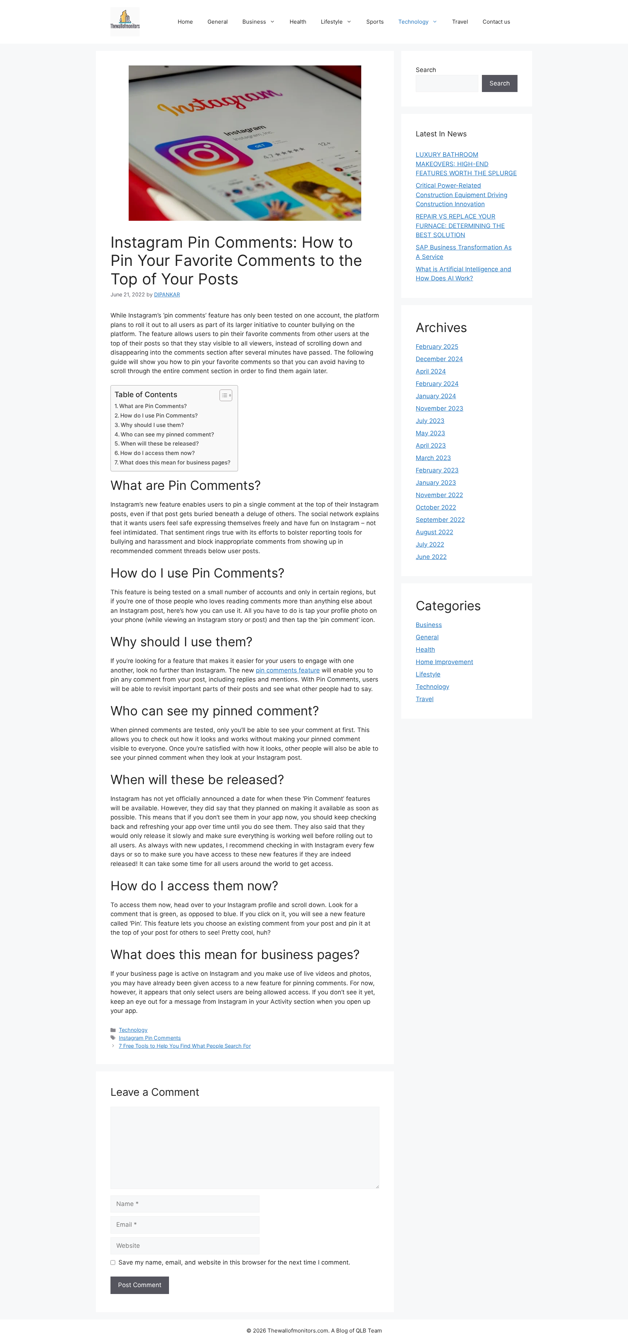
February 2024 (437, 383)
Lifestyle (332, 21)
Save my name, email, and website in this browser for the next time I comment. (234, 1262)
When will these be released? (160, 443)
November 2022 (439, 495)
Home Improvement (444, 662)
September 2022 (440, 519)
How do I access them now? (157, 453)
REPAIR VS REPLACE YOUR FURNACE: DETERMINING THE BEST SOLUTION (460, 226)
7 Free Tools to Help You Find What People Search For (185, 1046)
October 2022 (436, 507)
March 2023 (433, 458)
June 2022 (431, 556)
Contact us (496, 21)
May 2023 (430, 433)
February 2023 (437, 470)
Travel (460, 21)
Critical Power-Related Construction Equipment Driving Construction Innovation (461, 195)
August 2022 (434, 532)
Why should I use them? (152, 425)
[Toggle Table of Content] (222, 395)
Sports (375, 21)
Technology (413, 21)
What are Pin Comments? (153, 406)
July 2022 (430, 544)
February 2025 (437, 346)
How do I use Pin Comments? (159, 415)
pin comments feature (288, 670)
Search (426, 69)
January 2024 (436, 396)
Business (254, 21)
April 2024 (431, 371)
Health (298, 21)
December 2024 (439, 359)
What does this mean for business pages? (175, 462)
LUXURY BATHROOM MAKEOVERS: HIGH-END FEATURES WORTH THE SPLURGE (466, 164)
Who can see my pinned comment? (167, 434)
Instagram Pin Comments (150, 1038)
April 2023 (431, 445)
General (218, 21)
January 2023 (436, 482)
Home (185, 21)
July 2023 (430, 420)
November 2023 (439, 408)
